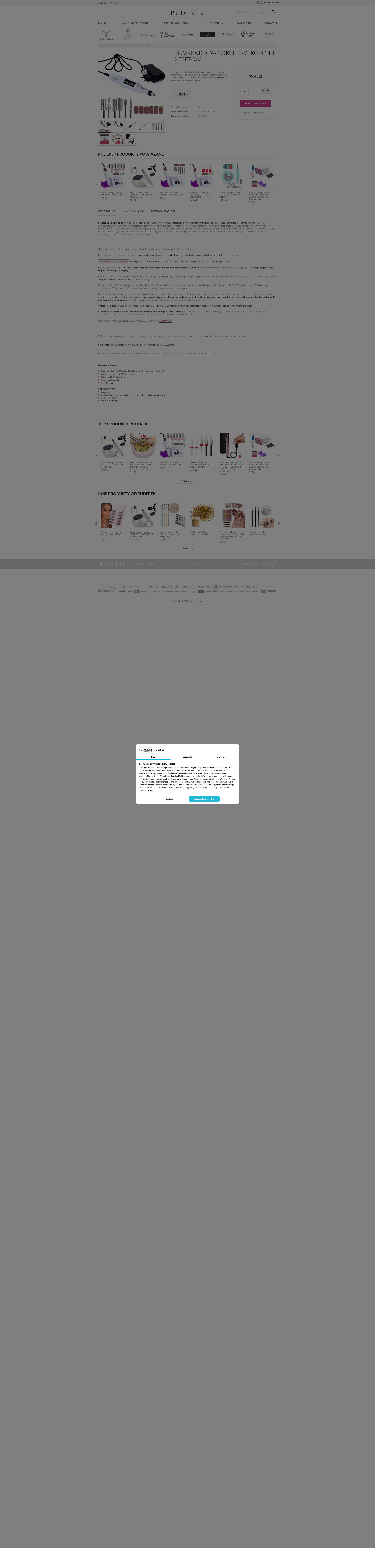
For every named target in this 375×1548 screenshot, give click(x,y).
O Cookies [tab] (221, 757)
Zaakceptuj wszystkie (204, 799)
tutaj (152, 790)
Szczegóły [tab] (187, 757)
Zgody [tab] (153, 757)
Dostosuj (170, 799)
